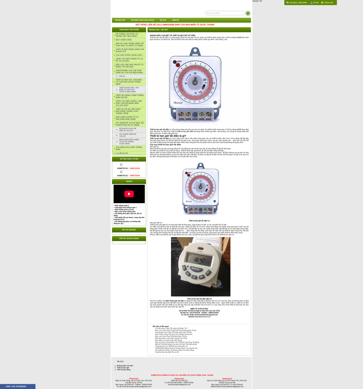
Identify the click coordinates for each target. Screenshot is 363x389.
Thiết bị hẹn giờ (123, 368)
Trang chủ (120, 20)
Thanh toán (328, 2)
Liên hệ (175, 20)
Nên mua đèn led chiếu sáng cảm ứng (171, 338)
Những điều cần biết (125, 366)
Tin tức (163, 20)
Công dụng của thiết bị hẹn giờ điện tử (171, 346)
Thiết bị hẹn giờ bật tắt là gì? (167, 352)
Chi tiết (316, 2)
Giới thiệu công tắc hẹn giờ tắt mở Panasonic (174, 334)
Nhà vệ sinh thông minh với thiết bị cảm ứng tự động (177, 342)
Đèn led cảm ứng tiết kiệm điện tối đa (171, 336)
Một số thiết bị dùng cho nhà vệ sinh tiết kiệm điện (176, 344)
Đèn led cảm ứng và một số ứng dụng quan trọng (175, 330)
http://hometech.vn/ (202, 317)
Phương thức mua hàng (142, 20)
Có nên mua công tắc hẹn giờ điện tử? (171, 328)
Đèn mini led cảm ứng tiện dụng (168, 340)
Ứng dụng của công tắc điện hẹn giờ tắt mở (173, 332)
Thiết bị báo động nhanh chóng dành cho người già (176, 348)
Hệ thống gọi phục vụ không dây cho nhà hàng (174, 350)
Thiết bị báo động (123, 370)
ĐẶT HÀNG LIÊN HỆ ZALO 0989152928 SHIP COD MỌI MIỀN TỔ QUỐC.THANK (163, 24)
